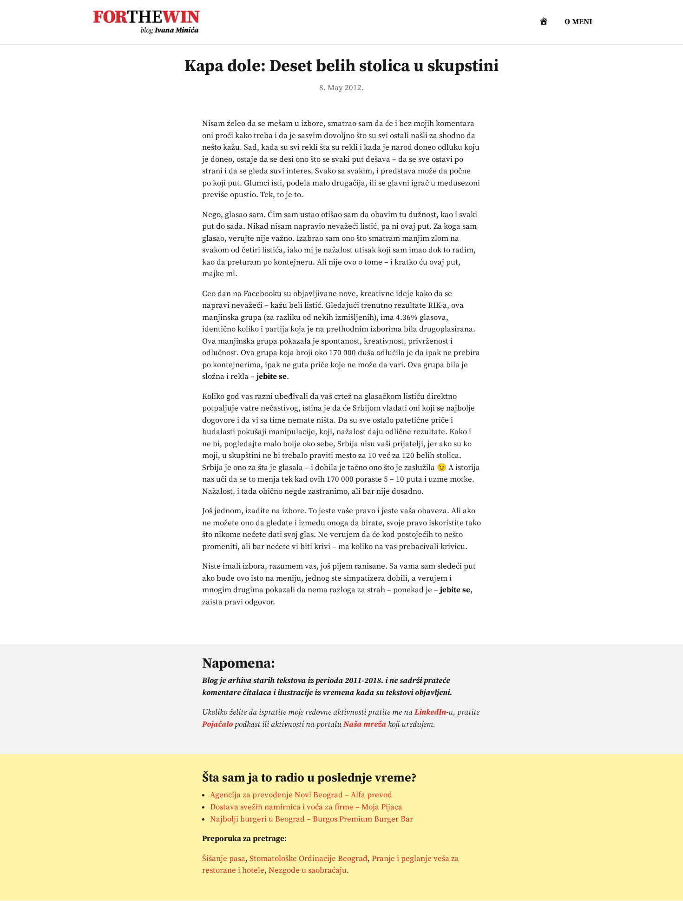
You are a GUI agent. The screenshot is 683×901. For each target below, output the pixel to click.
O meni (578, 23)
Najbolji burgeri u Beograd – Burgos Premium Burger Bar (311, 819)
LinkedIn (430, 712)
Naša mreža (364, 724)
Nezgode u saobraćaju (308, 870)
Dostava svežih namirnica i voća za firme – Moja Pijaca (306, 807)
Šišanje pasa (223, 859)
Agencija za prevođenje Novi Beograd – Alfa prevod (301, 795)
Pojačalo (217, 724)
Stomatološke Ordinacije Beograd (309, 859)
